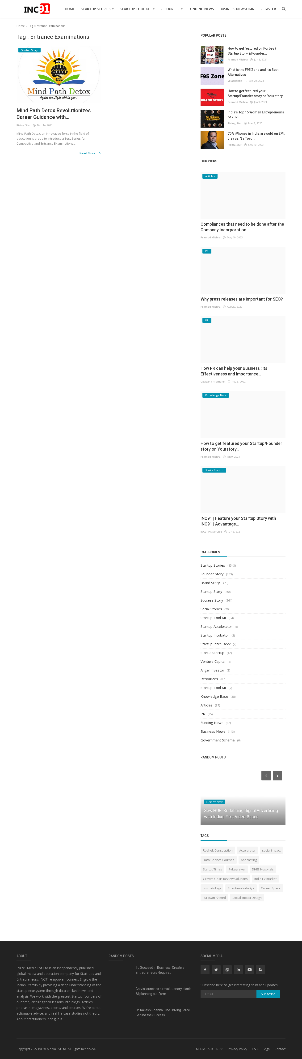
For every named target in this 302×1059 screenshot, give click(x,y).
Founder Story (212, 574)
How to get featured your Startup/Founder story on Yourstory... (256, 93)
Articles (207, 705)
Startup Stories (96, 9)
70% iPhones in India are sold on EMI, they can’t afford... (256, 136)
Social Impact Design (247, 897)
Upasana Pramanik (213, 381)
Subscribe (268, 994)
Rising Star (24, 125)
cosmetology (212, 888)
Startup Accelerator (216, 626)
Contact (280, 1049)
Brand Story (211, 582)
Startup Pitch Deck (216, 643)
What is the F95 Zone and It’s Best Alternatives (253, 72)
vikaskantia (235, 80)
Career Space (271, 888)
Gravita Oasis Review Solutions (225, 879)
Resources (170, 9)
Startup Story (211, 591)
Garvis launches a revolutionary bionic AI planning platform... (163, 991)
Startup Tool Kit (136, 9)
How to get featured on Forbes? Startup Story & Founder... (252, 51)
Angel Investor (212, 670)
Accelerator (247, 850)
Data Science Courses (218, 860)
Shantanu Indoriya (241, 888)
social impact (271, 850)
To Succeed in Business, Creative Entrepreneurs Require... (160, 970)
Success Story (212, 600)
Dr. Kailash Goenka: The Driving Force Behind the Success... (163, 1012)
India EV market (265, 879)
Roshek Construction (218, 850)
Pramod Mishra (238, 59)
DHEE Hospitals (263, 869)
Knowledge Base (214, 696)
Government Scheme (218, 740)
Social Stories (211, 609)
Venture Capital (213, 661)
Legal (266, 1049)
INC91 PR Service (211, 531)
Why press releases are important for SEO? (242, 299)
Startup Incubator (215, 635)
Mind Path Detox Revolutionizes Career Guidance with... (54, 114)
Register (268, 9)
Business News (233, 9)
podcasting (249, 860)
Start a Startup (212, 652)
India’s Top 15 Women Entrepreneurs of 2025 (256, 114)
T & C (255, 1049)
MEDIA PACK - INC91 (210, 1049)
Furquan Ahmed (214, 897)
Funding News (201, 9)
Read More (88, 153)
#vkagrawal (237, 869)
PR (203, 713)
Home (70, 9)
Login (249, 9)
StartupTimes (212, 869)
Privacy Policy (237, 1049)
